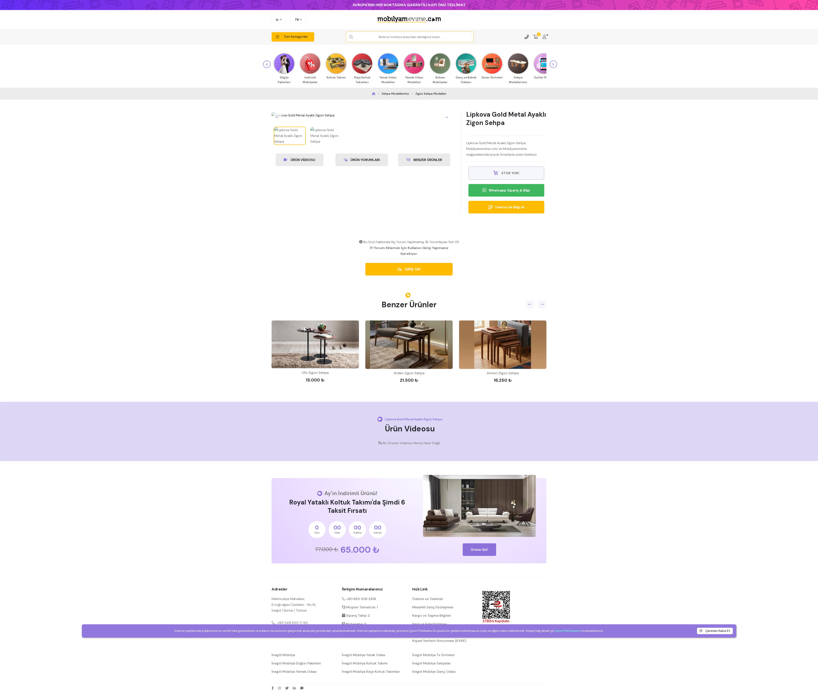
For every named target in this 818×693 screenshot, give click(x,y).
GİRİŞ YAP (412, 269)
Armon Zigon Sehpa (503, 373)
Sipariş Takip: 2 (357, 615)
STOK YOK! (509, 173)
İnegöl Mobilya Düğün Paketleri (296, 663)
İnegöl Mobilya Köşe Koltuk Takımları (371, 671)
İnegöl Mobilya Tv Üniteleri (433, 655)
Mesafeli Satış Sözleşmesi (432, 607)
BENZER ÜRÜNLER (427, 160)
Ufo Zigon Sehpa (315, 372)
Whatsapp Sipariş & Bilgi (509, 190)
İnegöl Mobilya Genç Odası (434, 671)
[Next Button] (446, 117)
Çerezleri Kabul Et (717, 631)
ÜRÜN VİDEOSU (302, 160)
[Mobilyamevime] (373, 93)
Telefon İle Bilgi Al (509, 207)
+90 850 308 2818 (360, 599)
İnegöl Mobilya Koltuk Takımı (364, 663)
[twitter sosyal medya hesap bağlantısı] (287, 688)
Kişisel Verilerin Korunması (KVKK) (439, 640)
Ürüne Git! (479, 549)
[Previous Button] (277, 117)
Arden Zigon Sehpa (409, 373)
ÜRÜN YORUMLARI (365, 160)
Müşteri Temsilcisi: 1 (361, 607)
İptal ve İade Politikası (429, 624)
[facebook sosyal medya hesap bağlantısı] (273, 688)
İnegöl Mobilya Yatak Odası (363, 655)
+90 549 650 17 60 (292, 623)
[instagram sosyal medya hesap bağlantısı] (279, 688)
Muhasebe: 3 (355, 624)
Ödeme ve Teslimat (427, 599)
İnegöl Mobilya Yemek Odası (294, 671)
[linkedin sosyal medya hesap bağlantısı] (294, 688)
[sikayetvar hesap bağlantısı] (302, 688)
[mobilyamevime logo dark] (409, 19)
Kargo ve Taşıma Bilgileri (431, 615)
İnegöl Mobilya (283, 655)
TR (297, 20)
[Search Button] (351, 37)
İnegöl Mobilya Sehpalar (431, 663)
